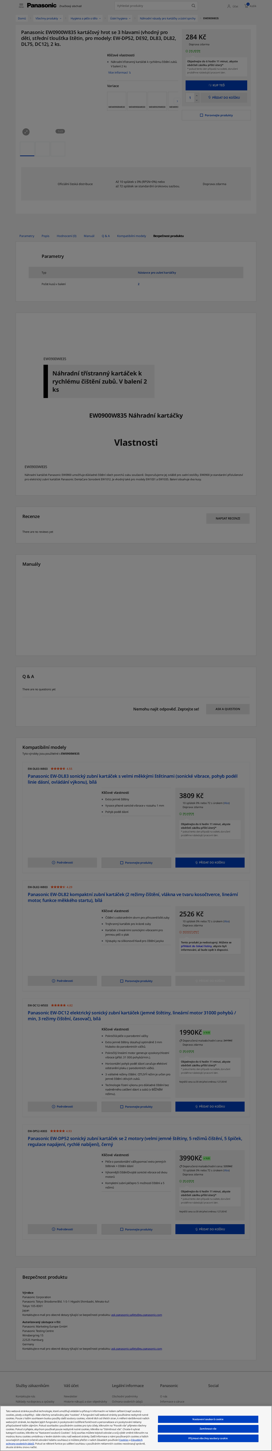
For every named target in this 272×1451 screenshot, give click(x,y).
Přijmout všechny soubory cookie (208, 1438)
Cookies (124, 1440)
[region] (136, 1428)
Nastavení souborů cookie (208, 1419)
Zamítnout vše (208, 1428)
